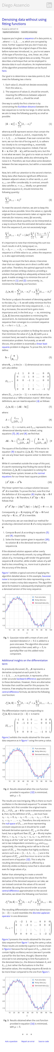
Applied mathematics (11, 32)
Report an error (28, 1041)
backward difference (26, 678)
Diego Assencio (16, 5)
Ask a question (11, 1041)
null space (10, 823)
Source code (44, 1041)
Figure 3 (6, 939)
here (4, 70)
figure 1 (25, 740)
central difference (10, 691)
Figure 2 (6, 737)
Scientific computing (29, 32)
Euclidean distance (27, 106)
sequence (29, 38)
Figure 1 (6, 572)
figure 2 (7, 949)
